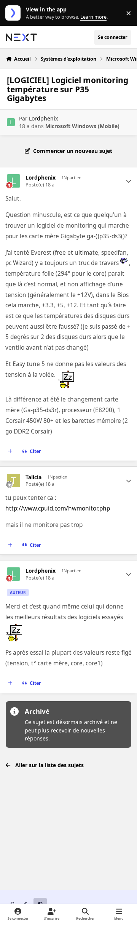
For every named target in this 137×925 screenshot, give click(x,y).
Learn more (14, 13)
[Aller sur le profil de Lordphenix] (11, 122)
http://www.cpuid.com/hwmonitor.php (57, 508)
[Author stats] (129, 181)
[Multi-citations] (10, 451)
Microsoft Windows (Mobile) (82, 126)
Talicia (33, 477)
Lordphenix (43, 118)
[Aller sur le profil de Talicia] (13, 480)
